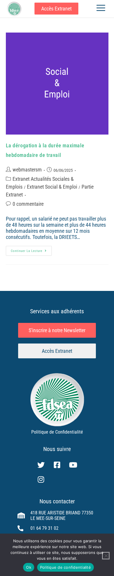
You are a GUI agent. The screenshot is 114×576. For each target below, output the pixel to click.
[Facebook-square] (57, 465)
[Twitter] (41, 465)
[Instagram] (41, 479)
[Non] (106, 555)
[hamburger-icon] (100, 8)
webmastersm (27, 170)
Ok (28, 567)
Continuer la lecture (31, 249)
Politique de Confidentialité (57, 432)
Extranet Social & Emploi (52, 187)
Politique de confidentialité (65, 567)
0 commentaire (28, 204)
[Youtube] (73, 465)
